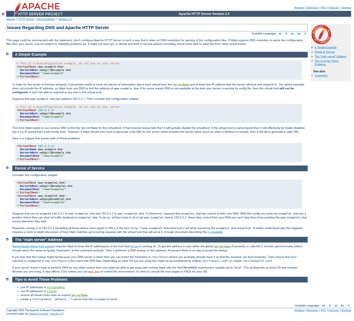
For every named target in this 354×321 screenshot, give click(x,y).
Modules (299, 7)
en (280, 33)
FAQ (323, 7)
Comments (321, 75)
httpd (134, 246)
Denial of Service (325, 51)
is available (215, 232)
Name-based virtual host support (33, 246)
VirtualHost (56, 287)
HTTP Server (26, 19)
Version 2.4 (65, 19)
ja (292, 33)
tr (305, 33)
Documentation (46, 19)
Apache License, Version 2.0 (46, 313)
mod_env (94, 271)
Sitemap (346, 7)
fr (286, 33)
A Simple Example (326, 47)
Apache (10, 19)
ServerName (181, 84)
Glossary (333, 7)
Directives (313, 7)
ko (299, 33)
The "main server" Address (330, 56)
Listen (52, 291)
